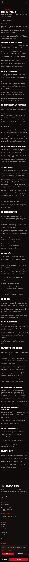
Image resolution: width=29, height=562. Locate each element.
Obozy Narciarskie (5, 534)
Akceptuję (8, 553)
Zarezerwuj (18, 559)
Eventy (2, 530)
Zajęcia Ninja (4, 524)
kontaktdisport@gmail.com (9, 507)
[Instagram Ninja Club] (6, 497)
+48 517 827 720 (6, 504)
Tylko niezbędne (21, 553)
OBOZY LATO (4, 532)
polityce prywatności (6, 550)
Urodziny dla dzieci (5, 528)
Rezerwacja (3, 540)
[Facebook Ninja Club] (2, 497)
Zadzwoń (5, 559)
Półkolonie (3, 536)
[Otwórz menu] (26, 2)
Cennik (2, 526)
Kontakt (3, 538)
